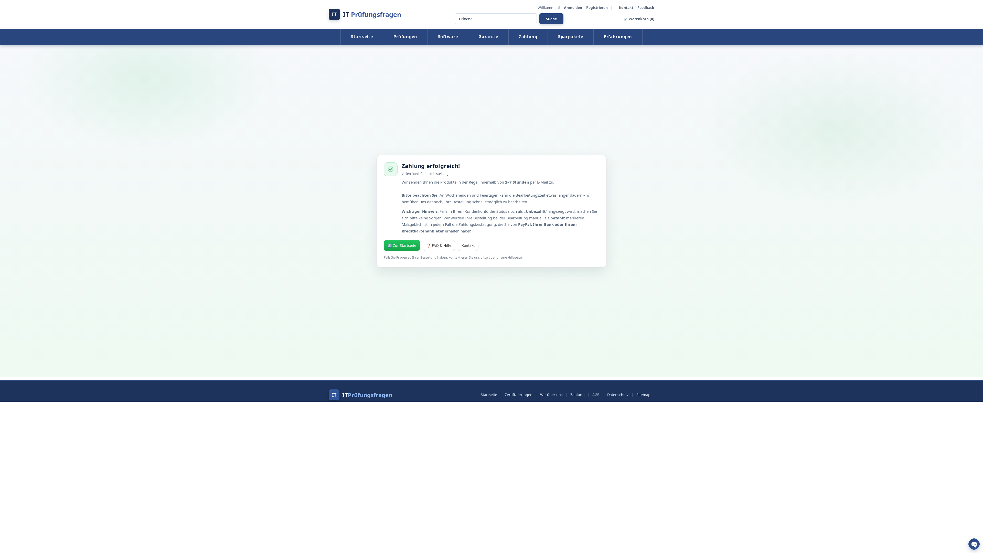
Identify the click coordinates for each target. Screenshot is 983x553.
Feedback (645, 7)
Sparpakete (570, 36)
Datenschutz (618, 394)
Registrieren (597, 7)
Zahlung (528, 36)
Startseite (362, 36)
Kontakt (626, 7)
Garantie (488, 36)
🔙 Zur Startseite (402, 245)
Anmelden (573, 7)
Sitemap (643, 394)
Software (448, 36)
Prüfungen (405, 36)
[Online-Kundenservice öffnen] (974, 544)
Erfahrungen (618, 36)
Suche (551, 18)
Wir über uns (551, 394)
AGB (596, 394)
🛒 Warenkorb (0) (638, 18)
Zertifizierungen (518, 394)
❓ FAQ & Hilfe (438, 245)
